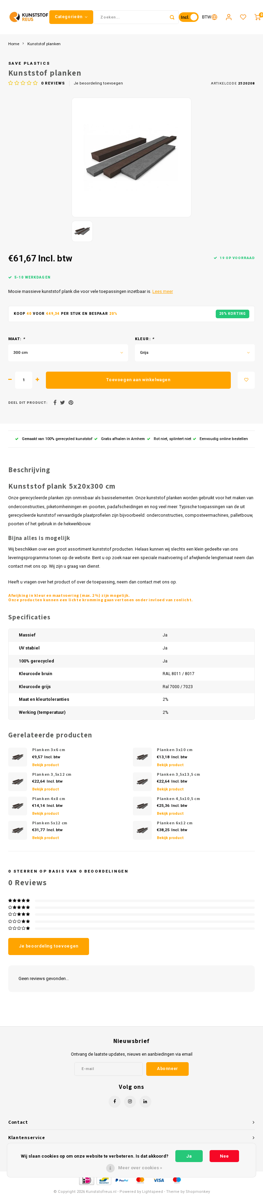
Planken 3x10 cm (174, 749)
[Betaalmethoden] (86, 1179)
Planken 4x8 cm (48, 798)
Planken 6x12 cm (174, 823)
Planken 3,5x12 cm (52, 774)
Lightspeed (152, 1191)
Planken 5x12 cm (49, 823)
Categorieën (69, 16)
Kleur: (144, 339)
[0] (257, 17)
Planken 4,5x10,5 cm (178, 798)
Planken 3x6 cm (48, 749)
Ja (189, 1156)
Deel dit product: (28, 402)
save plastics (29, 63)
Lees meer (162, 291)
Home (13, 43)
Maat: (16, 339)
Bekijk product (45, 765)
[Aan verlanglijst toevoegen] (246, 380)
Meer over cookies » (140, 1167)
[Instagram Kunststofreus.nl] (130, 1102)
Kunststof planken (44, 43)
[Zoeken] (172, 17)
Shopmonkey (198, 1191)
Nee (224, 1156)
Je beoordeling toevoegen (98, 83)
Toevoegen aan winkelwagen (138, 379)
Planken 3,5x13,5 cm (178, 774)
